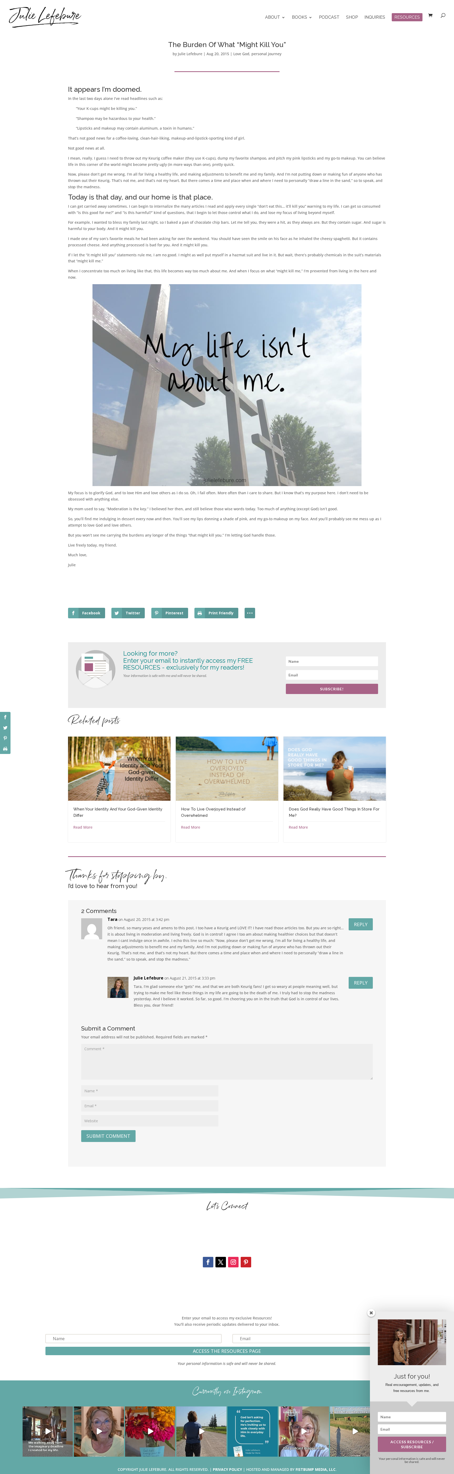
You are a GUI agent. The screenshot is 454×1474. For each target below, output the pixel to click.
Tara (112, 919)
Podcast (329, 18)
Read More (82, 827)
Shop (352, 18)
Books (299, 18)
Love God (241, 53)
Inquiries (374, 18)
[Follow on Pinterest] (246, 1262)
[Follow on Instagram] (233, 1262)
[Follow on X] (220, 1262)
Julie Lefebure (190, 53)
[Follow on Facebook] (208, 1262)
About (272, 18)
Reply (361, 924)
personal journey (266, 53)
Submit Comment (108, 1136)
